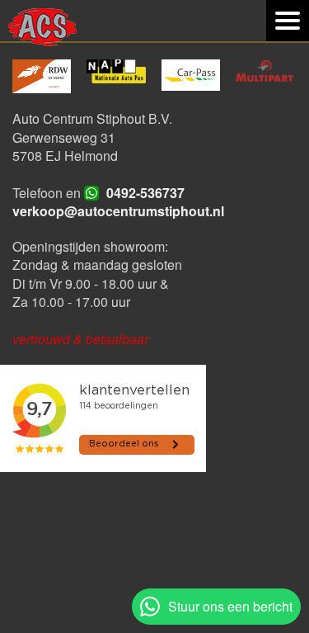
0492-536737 (145, 192)
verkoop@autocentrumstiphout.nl (118, 210)
